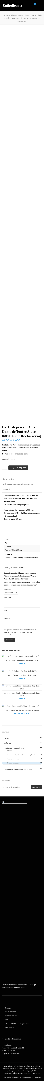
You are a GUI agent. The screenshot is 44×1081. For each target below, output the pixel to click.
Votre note (8, 589)
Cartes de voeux (13, 759)
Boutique (8, 1008)
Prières (10, 751)
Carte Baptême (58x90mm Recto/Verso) (22, 710)
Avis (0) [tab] (6, 489)
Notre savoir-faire (11, 1016)
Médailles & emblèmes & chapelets (18, 769)
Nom (6, 610)
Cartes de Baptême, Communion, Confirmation (23, 755)
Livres (6, 738)
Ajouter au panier (19, 468)
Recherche (36, 787)
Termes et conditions (11, 1077)
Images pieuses (30, 15)
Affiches (7, 743)
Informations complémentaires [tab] (18, 484)
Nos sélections (10, 1012)
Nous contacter (10, 1028)
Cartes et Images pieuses (14, 15)
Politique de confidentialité (31, 1077)
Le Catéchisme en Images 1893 (17, 1024)
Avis (6, 1020)
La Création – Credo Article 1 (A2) (22, 675)
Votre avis (8, 597)
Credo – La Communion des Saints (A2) (22, 660)
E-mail (7, 618)
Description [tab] (8, 479)
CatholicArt (36, 1073)
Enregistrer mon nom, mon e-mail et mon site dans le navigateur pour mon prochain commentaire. (20, 632)
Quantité (5, 459)
